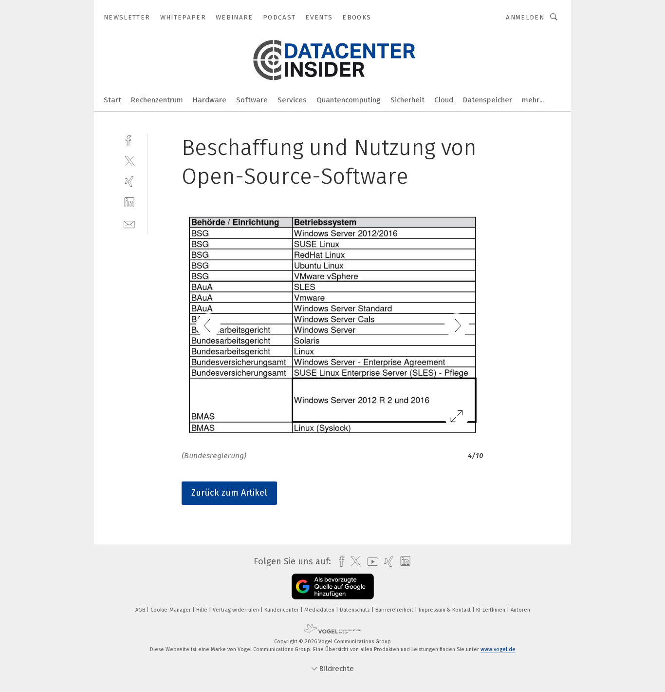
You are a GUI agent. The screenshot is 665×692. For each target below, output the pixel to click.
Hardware (209, 100)
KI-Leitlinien (491, 610)
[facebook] (129, 140)
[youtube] (370, 562)
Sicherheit (407, 100)
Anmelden (525, 17)
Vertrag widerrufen (236, 610)
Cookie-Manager (171, 610)
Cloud (443, 100)
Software (252, 100)
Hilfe (202, 610)
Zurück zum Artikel (229, 492)
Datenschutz (355, 610)
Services (292, 100)
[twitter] (129, 160)
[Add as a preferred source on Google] (333, 586)
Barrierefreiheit (395, 610)
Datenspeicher (487, 100)
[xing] (129, 181)
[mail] (129, 223)
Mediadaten (320, 610)
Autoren (520, 610)
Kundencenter (282, 610)
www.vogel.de (498, 649)
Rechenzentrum (157, 100)
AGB (141, 610)
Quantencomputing (348, 100)
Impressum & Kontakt (445, 610)
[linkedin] (129, 202)
